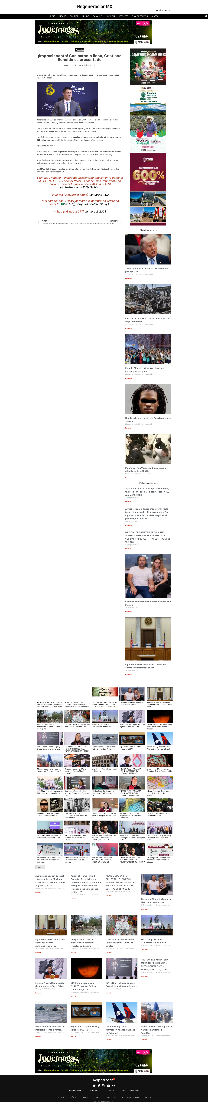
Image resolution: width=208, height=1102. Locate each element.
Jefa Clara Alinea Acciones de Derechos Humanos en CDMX (49, 837)
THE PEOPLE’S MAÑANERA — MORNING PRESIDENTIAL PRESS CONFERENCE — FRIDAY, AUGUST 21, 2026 (77, 749)
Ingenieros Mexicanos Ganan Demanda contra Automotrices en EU (159, 704)
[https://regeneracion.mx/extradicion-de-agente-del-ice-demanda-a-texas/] (159, 807)
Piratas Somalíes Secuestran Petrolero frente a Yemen (103, 748)
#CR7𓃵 (71, 204)
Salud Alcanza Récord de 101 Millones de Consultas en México (76, 838)
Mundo (85, 16)
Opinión (111, 16)
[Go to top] (203, 1097)
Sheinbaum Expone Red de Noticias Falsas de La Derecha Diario (77, 793)
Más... (40, 867)
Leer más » (128, 278)
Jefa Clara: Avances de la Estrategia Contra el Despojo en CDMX (132, 838)
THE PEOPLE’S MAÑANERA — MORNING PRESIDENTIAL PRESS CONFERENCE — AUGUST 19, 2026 (131, 793)
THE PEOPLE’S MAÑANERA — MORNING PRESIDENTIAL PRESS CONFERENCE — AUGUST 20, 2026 (131, 771)
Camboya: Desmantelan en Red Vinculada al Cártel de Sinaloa (77, 726)
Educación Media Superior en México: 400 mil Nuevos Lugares (76, 860)
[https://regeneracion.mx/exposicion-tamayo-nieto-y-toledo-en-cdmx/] (131, 741)
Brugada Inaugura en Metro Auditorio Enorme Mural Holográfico (75, 771)
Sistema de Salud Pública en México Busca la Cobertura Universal (48, 860)
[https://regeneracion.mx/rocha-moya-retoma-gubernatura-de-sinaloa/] (104, 718)
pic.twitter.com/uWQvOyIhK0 (79, 187)
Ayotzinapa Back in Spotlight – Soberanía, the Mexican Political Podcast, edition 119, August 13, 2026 (147, 491)
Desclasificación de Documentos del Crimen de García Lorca (76, 815)
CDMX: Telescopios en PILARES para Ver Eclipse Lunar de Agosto (159, 727)
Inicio (52, 16)
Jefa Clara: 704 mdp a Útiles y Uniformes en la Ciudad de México (159, 838)
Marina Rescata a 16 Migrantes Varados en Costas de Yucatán (49, 770)
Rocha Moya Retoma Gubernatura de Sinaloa (101, 726)
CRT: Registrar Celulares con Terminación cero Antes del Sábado (158, 860)
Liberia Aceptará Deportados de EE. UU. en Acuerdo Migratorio (158, 793)
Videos (155, 16)
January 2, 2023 (95, 211)
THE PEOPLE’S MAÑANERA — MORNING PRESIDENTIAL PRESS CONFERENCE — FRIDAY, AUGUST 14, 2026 (132, 860)
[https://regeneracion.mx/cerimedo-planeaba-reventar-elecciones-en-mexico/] (131, 696)
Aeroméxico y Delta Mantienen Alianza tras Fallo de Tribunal (159, 748)
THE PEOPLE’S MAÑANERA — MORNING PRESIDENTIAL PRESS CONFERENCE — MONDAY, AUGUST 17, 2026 (104, 860)
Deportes (123, 16)
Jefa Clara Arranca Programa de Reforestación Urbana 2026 (50, 792)
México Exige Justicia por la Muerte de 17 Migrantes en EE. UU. (104, 793)
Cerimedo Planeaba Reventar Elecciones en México (131, 703)
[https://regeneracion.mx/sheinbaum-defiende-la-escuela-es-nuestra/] (104, 763)
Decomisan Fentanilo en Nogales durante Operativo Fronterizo (130, 815)
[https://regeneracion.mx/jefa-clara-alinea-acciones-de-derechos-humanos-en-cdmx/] (49, 829)
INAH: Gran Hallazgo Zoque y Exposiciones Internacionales (48, 748)
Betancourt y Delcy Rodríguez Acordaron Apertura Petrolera (104, 814)
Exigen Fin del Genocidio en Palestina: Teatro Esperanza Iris (159, 770)
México (62, 16)
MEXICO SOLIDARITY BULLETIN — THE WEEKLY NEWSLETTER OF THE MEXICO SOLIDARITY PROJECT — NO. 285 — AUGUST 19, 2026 (104, 704)
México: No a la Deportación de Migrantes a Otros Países (132, 726)
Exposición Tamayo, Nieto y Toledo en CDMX (130, 748)
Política (74, 16)
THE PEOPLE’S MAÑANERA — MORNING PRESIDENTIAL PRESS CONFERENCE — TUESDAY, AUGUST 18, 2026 (104, 838)
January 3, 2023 (99, 195)
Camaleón (98, 16)
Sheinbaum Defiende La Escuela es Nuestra (104, 770)
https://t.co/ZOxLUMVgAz (94, 204)
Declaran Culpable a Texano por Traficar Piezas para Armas (50, 814)
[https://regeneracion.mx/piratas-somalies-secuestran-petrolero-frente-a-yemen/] (104, 741)
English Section (140, 16)
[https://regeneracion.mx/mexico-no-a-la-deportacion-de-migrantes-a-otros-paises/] (131, 718)
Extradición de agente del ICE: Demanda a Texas (159, 814)
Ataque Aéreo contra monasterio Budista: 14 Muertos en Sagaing (49, 727)
